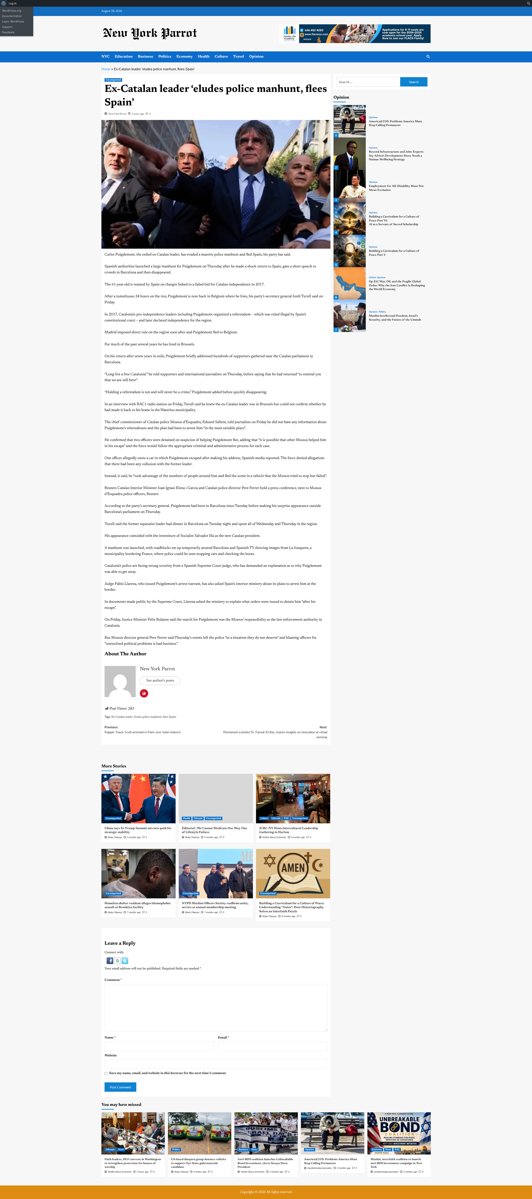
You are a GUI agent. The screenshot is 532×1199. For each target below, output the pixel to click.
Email (223, 1037)
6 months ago (298, 837)
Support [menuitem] (7, 26)
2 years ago (138, 114)
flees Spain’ (169, 717)
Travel (238, 57)
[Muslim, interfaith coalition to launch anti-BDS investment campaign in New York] (399, 1133)
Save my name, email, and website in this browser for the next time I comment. (168, 1073)
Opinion (256, 57)
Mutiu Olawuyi (115, 837)
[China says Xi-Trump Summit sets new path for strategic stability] (138, 798)
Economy (184, 57)
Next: (275, 732)
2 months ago (276, 1172)
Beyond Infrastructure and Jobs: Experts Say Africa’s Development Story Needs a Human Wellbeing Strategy (396, 156)
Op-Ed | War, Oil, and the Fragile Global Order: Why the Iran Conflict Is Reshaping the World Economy (397, 285)
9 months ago (288, 916)
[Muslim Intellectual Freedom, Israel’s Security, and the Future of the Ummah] (350, 316)
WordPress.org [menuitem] (11, 10)
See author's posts (160, 681)
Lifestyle (198, 818)
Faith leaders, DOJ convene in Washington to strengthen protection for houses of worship (133, 1163)
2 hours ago (143, 1172)
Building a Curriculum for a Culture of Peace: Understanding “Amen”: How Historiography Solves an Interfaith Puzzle (291, 907)
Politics (164, 57)
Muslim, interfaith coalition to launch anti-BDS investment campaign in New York (396, 1163)
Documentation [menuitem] (12, 16)
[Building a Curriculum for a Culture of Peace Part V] (350, 251)
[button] (110, 960)
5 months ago (211, 837)
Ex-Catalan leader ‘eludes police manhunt (136, 717)
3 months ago (134, 837)
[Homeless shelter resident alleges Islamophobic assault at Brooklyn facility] (138, 873)
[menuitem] (3, 3)
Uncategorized (113, 80)
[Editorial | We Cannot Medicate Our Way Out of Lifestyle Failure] (216, 798)
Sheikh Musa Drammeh (274, 837)
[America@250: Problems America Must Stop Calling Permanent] (350, 121)
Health (203, 57)
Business (145, 57)
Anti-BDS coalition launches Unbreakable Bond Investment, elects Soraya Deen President (265, 1163)
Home (105, 69)
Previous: (143, 729)
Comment (113, 980)
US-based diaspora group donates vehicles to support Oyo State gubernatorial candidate (198, 1163)
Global (372, 278)
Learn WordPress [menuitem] (13, 21)
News (121, 1149)
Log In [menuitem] (13, 3)
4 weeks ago (199, 1172)
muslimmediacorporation (319, 1168)
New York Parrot (117, 114)
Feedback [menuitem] (8, 32)
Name (110, 1037)
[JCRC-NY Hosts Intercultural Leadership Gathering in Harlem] (293, 798)
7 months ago (134, 912)
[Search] (428, 56)
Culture (221, 57)
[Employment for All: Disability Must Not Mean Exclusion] (350, 186)
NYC (105, 57)
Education (124, 57)
